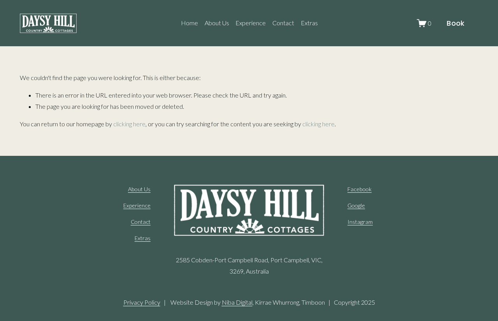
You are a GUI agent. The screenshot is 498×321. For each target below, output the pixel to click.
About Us (217, 22)
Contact (283, 22)
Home (189, 22)
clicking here (129, 123)
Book (455, 23)
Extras (309, 22)
